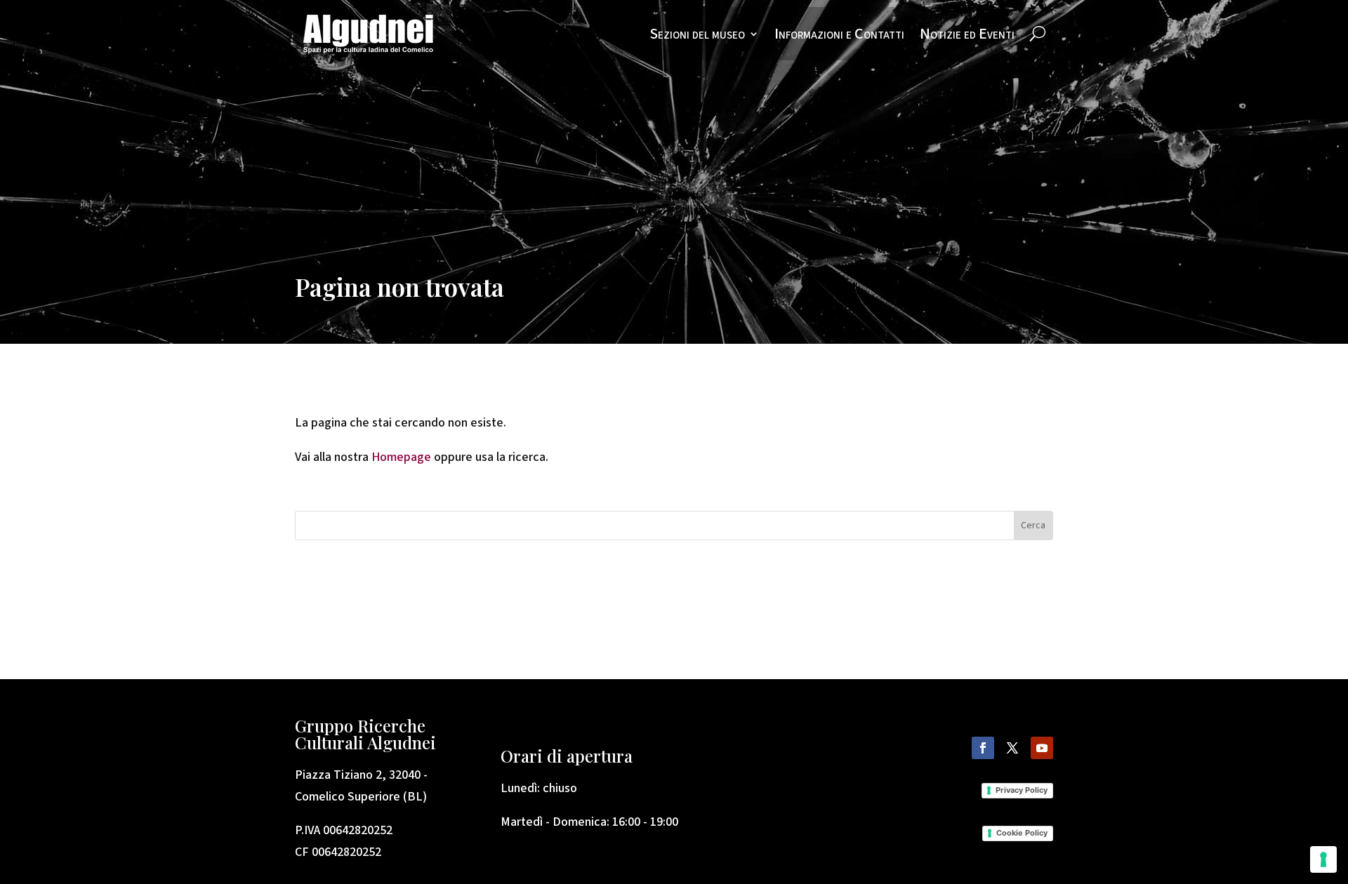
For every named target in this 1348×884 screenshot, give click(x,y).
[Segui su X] (1012, 748)
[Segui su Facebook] (983, 748)
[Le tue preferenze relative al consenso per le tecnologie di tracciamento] (1323, 859)
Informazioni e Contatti (839, 33)
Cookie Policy (1022, 833)
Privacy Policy (1022, 790)
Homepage (402, 457)
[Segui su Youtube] (1042, 748)
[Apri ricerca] (1037, 33)
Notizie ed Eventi (967, 33)
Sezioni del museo (697, 33)
